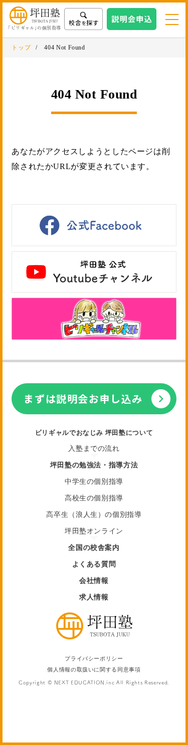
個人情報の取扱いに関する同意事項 (93, 669)
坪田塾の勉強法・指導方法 (94, 465)
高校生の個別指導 (94, 498)
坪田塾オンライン (94, 531)
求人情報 (94, 597)
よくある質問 (94, 564)
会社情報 (94, 580)
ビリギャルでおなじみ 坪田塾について (94, 432)
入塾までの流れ (93, 448)
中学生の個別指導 (94, 481)
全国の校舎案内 (93, 547)
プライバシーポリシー (94, 658)
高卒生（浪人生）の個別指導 (93, 514)
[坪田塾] (94, 636)
